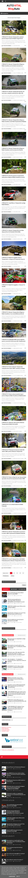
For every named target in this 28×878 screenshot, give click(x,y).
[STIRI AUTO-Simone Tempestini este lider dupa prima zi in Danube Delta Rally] (14, 221)
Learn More (12, 876)
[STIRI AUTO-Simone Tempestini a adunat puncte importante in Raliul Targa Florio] (14, 27)
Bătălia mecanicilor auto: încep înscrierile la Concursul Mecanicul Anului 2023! (15, 679)
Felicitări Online (5, 731)
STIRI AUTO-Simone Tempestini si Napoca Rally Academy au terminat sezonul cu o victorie (13, 65)
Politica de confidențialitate (8, 750)
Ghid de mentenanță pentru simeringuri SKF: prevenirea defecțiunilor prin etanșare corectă (16, 600)
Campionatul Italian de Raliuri (8, 33)
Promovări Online (6, 729)
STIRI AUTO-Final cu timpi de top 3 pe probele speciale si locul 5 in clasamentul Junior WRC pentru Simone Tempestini (14, 478)
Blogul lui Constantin (6, 727)
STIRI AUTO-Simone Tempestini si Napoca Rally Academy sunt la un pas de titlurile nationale (13, 150)
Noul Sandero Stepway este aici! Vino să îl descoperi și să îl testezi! (17, 613)
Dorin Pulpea (5, 199)
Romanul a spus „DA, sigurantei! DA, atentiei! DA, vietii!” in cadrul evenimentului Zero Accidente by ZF (16, 653)
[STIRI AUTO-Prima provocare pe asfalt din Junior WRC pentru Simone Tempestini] (14, 440)
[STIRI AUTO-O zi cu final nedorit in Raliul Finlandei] (14, 495)
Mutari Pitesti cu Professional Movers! (16, 767)
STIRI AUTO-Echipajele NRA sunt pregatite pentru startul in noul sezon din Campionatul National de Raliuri (13, 341)
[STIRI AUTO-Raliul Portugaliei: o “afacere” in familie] (14, 275)
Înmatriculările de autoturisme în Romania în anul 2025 (15, 620)
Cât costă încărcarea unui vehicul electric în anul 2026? (15, 593)
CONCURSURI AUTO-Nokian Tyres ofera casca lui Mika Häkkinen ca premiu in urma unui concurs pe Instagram (16, 708)
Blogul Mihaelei (5, 728)
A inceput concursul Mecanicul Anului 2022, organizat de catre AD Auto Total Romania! (16, 686)
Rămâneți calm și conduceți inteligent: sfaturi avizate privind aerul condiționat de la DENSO (16, 787)
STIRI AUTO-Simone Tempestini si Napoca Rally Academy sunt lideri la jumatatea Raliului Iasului (14, 121)
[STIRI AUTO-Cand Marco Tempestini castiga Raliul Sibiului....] (14, 194)
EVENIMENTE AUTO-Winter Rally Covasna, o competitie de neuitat (16, 667)
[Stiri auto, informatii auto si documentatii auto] (14, 7)
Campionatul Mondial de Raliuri (9, 61)
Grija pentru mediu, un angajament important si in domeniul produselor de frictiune (16, 794)
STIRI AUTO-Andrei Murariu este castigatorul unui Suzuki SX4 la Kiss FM (17, 700)
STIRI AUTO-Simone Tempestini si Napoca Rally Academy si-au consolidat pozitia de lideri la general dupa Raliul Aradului (13, 313)
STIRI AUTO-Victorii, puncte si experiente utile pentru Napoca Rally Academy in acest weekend (13, 177)
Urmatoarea (5, 575)
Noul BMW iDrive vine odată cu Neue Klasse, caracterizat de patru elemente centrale (16, 774)
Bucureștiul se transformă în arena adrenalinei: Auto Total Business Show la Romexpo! (17, 646)
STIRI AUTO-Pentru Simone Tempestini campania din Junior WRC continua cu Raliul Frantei (13, 368)
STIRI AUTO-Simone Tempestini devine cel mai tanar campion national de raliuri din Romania (13, 93)
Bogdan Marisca (5, 116)
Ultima (12, 575)
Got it (18, 876)
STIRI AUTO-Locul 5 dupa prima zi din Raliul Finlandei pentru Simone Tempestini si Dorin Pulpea (13, 560)
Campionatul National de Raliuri (9, 88)
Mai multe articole (21, 635)
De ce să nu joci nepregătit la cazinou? (16, 853)
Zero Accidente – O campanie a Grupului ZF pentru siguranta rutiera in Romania (17, 660)
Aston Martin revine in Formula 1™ (15, 859)
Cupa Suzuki (4, 172)
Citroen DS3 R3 (5, 446)
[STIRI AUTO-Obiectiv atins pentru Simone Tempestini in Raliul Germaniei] (14, 413)
